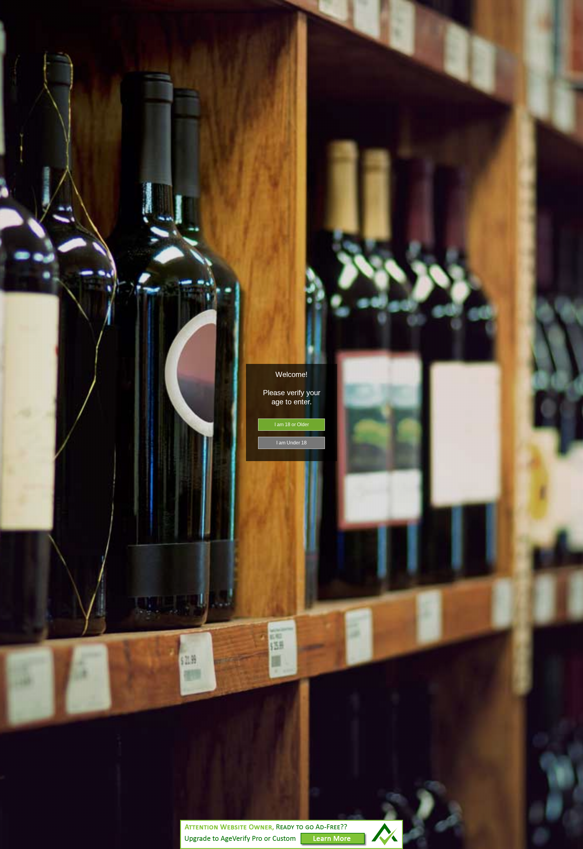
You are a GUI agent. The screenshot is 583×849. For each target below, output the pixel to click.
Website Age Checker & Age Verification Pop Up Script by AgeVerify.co (575, 847)
